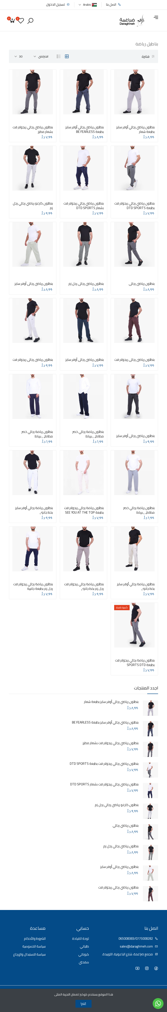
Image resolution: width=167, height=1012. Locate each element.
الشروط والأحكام (35, 938)
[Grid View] (66, 56)
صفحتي (84, 962)
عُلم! (83, 1003)
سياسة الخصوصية (34, 946)
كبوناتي (83, 954)
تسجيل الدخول (55, 4)
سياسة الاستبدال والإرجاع (29, 954)
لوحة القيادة (80, 938)
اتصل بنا (111, 4)
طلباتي (84, 946)
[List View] (58, 56)
